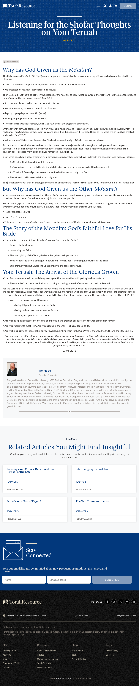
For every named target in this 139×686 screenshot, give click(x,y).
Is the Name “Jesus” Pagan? (24, 501)
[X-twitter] (120, 601)
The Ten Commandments (92, 501)
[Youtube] (127, 601)
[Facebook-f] (107, 601)
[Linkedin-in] (133, 601)
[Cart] (115, 5)
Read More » (13, 482)
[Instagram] (113, 601)
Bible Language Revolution (92, 469)
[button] (98, 5)
